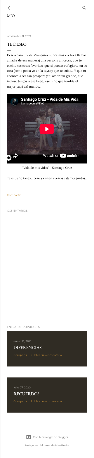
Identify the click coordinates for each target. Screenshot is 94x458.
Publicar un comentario (46, 355)
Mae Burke (62, 445)
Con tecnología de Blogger (50, 437)
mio (11, 15)
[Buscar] (84, 7)
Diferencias (28, 347)
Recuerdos (26, 394)
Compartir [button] (14, 195)
